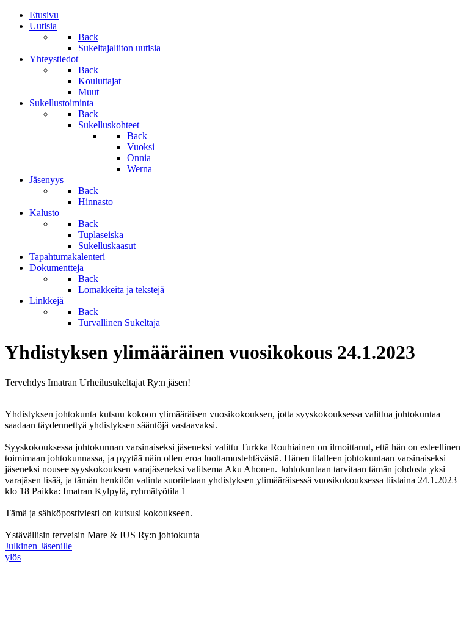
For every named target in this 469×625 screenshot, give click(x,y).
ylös (13, 557)
